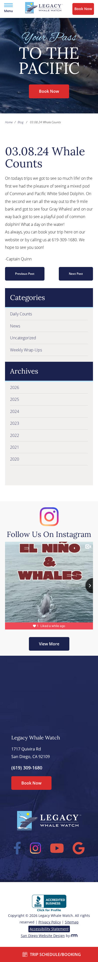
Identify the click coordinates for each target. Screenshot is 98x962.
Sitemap (72, 922)
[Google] (78, 848)
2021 (14, 447)
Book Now (83, 8)
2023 (14, 423)
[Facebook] (17, 848)
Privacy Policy (49, 922)
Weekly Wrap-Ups (26, 350)
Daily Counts (21, 314)
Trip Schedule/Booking (55, 954)
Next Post (76, 274)
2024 (14, 411)
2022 (14, 435)
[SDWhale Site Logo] (44, 12)
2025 (14, 399)
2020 (14, 459)
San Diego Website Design (43, 935)
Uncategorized (23, 338)
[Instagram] (35, 848)
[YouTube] (56, 848)
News (15, 326)
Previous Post (24, 274)
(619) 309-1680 (26, 768)
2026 (14, 387)
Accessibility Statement (49, 928)
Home (9, 122)
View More (49, 644)
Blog (20, 122)
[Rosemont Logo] (74, 935)
